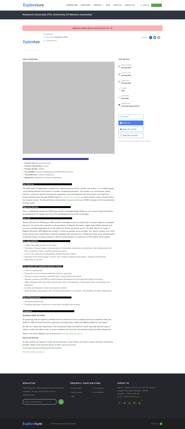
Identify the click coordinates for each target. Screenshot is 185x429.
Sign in (158, 5)
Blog (108, 5)
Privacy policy (76, 388)
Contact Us (130, 5)
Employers (85, 5)
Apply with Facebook (130, 135)
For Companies (98, 388)
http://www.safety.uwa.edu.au (71, 334)
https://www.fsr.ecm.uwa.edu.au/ (71, 197)
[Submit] (61, 402)
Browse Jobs (72, 5)
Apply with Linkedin (130, 129)
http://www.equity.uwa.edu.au (33, 352)
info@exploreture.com (131, 397)
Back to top (155, 424)
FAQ (72, 396)
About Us (117, 5)
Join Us (146, 5)
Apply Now (126, 123)
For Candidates (98, 392)
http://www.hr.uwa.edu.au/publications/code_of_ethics (42, 348)
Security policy (76, 392)
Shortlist (125, 117)
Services (97, 5)
